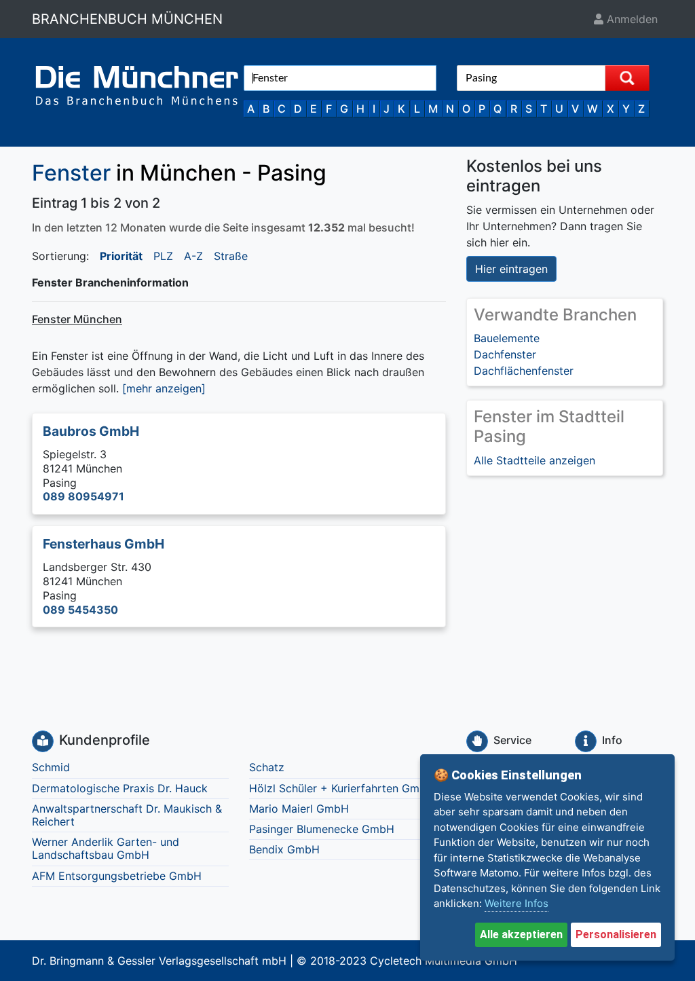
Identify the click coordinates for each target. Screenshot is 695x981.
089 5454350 (80, 609)
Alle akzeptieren (521, 934)
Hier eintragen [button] (511, 269)
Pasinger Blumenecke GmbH (321, 829)
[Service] (477, 741)
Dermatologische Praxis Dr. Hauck (120, 788)
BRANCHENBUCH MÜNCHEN (127, 19)
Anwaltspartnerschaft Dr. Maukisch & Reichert (127, 815)
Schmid (51, 767)
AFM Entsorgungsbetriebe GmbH (117, 876)
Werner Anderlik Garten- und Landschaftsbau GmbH (105, 848)
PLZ (163, 256)
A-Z (193, 256)
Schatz (266, 767)
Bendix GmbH (284, 849)
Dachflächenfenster (524, 370)
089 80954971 (83, 496)
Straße (231, 256)
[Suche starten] (627, 78)
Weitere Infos (516, 903)
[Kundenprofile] (43, 741)
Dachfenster (505, 354)
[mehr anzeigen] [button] (164, 388)
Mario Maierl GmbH (299, 808)
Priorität (121, 256)
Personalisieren (616, 934)
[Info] (586, 741)
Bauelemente (507, 338)
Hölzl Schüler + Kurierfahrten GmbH (341, 788)
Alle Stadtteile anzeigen (534, 460)
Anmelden (630, 19)
